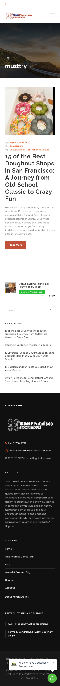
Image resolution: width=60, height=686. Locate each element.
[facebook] (5, 4)
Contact (10, 580)
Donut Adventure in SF (17, 596)
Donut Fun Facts (18, 149)
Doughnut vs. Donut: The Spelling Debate (28, 345)
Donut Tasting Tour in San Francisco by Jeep (34, 285)
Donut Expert (16, 145)
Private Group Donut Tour (19, 556)
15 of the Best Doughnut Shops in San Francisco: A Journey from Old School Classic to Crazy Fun (30, 177)
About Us (10, 587)
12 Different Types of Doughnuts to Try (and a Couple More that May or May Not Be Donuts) (29, 356)
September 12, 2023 (20, 142)
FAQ (7, 564)
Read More (15, 245)
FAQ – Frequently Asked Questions (28, 624)
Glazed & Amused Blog (17, 572)
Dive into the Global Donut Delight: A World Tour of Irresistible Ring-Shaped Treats (29, 379)
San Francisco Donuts (38, 149)
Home (8, 548)
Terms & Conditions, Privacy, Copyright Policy (30, 633)
